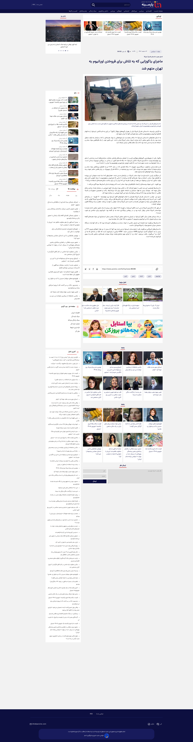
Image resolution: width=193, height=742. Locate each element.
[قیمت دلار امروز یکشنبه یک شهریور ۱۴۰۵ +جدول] (113, 26)
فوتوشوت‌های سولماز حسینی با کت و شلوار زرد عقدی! (154, 426)
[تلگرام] (89, 269)
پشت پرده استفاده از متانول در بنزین (67, 465)
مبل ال (77, 331)
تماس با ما (39, 5)
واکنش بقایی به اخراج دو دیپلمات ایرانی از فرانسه (64, 461)
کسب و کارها (73, 11)
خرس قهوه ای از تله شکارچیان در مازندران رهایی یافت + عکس (57, 133)
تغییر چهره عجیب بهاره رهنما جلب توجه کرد (153, 393)
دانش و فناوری (104, 11)
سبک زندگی (93, 11)
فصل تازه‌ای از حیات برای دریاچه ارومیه (67, 428)
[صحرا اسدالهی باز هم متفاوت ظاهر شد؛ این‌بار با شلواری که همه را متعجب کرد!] (112, 440)
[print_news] (97, 269)
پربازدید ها (71, 189)
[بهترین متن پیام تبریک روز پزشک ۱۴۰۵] (152, 26)
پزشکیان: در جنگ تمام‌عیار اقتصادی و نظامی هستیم (63, 614)
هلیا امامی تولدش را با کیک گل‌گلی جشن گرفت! (133, 425)
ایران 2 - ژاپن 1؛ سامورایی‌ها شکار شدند (151, 306)
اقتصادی (149, 11)
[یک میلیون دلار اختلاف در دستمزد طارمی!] (73, 108)
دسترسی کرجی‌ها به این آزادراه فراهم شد (66, 532)
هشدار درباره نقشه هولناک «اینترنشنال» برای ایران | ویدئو (58, 150)
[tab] (67, 50)
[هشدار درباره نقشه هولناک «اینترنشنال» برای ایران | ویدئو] (73, 149)
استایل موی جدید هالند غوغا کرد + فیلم (154, 368)
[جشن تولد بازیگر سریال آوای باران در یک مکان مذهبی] (112, 415)
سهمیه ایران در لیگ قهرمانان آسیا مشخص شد (130, 306)
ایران (149, 276)
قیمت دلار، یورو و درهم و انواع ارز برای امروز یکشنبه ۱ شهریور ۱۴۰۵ (58, 101)
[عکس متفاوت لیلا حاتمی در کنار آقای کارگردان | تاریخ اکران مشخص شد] (92, 383)
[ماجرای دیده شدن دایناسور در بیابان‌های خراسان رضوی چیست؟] (73, 157)
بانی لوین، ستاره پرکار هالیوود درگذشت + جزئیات (64, 364)
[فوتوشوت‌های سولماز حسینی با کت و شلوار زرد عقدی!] (153, 415)
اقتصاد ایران (75, 313)
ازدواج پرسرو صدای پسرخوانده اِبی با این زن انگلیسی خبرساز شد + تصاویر (112, 370)
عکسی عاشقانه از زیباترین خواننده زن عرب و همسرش (133, 368)
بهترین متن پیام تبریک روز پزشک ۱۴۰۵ (152, 33)
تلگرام (152, 724)
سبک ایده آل (75, 316)
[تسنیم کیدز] (123, 329)
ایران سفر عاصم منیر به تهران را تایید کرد (66, 542)
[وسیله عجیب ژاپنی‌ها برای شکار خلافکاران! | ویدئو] (73, 173)
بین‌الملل (134, 11)
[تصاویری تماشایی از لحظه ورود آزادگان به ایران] (63, 31)
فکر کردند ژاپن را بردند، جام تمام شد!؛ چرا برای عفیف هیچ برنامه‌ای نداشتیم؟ (111, 308)
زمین (133, 276)
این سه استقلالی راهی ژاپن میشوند (68, 488)
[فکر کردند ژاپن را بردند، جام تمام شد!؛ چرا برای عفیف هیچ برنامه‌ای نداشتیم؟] (112, 294)
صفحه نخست (158, 11)
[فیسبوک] (93, 269)
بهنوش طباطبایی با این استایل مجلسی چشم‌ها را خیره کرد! (93, 451)
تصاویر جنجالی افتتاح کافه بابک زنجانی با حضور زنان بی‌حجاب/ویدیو (57, 166)
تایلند (141, 276)
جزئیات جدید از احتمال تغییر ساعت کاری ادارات (64, 383)
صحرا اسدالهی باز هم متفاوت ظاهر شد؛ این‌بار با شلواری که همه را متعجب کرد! (113, 453)
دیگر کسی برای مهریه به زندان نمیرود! (67, 451)
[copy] (156, 269)
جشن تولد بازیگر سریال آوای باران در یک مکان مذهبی (112, 425)
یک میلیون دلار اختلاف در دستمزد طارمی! (59, 109)
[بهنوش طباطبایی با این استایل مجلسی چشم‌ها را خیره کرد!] (92, 440)
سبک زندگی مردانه (74, 320)
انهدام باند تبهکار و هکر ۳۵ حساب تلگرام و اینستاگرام (63, 424)
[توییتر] (85, 269)
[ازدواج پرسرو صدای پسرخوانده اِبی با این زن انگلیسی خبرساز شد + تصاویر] (112, 358)
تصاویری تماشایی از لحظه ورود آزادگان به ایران (63, 44)
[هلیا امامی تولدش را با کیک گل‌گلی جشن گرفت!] (132, 415)
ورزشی (112, 11)
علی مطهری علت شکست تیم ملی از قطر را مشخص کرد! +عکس (90, 308)
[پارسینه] (150, 4)
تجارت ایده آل (75, 324)
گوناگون (158, 16)
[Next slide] (78, 31)
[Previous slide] (48, 31)
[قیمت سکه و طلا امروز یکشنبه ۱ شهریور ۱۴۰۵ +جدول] (132, 26)
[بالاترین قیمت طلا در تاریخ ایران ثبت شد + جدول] (73, 124)
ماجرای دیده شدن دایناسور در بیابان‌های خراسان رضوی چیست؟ (58, 158)
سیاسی (141, 11)
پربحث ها (51, 189)
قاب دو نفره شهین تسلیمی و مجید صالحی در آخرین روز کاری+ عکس (112, 395)
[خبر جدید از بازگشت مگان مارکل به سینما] (132, 383)
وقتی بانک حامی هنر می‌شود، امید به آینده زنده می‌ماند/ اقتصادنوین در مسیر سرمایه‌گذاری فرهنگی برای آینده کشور (64, 405)
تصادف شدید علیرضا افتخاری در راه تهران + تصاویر (93, 33)
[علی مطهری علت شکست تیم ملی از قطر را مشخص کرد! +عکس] (92, 294)
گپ (161, 724)
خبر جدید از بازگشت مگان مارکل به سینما (133, 393)
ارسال (94, 481)
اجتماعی (127, 11)
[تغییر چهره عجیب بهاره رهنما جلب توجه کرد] (153, 383)
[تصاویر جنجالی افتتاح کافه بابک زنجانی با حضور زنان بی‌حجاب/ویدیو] (73, 165)
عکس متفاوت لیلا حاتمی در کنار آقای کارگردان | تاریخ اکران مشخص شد (93, 395)
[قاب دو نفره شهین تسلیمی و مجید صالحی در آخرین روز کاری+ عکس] (112, 383)
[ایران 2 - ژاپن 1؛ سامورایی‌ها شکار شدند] (153, 294)
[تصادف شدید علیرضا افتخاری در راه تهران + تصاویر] (93, 26)
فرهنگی (119, 11)
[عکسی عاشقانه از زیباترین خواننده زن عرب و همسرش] (132, 358)
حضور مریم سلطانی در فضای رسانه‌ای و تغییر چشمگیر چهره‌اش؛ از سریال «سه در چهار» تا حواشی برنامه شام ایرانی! (133, 454)
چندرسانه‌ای (83, 11)
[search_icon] (93, 5)
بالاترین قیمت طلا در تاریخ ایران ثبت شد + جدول (57, 125)
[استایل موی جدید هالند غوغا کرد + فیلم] (153, 358)
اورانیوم (158, 276)
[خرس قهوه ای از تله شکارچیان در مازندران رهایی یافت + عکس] (73, 132)
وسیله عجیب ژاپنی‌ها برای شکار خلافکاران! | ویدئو (58, 174)
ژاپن (125, 276)
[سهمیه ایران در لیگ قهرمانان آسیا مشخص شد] (132, 294)
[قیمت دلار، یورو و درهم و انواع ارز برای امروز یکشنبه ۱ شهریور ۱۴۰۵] (73, 100)
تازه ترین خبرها (75, 327)
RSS (34, 5)
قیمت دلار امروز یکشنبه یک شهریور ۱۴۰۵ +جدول (113, 33)
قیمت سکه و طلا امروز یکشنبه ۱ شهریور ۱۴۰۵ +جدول (132, 33)
